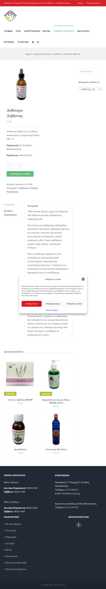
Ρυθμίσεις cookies (74, 304)
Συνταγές (9, 543)
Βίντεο (8, 549)
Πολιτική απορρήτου (15, 569)
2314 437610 (72, 507)
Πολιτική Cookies (52, 310)
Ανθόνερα (24, 188)
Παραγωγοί (10, 537)
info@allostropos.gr (63, 3)
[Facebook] (78, 525)
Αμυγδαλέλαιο (20, 449)
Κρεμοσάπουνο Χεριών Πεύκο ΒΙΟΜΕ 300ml (56, 401)
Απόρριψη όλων (53, 304)
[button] (83, 279)
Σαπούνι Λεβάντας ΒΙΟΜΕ (20, 399)
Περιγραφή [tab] (9, 204)
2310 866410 (72, 489)
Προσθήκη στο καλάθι (20, 174)
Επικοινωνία (11, 556)
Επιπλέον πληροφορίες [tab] (10, 213)
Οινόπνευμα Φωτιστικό (56, 449)
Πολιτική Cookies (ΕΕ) (15, 562)
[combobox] (90, 89)
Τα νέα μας (10, 530)
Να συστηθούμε (13, 524)
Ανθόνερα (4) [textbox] (89, 89)
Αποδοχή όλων (31, 304)
